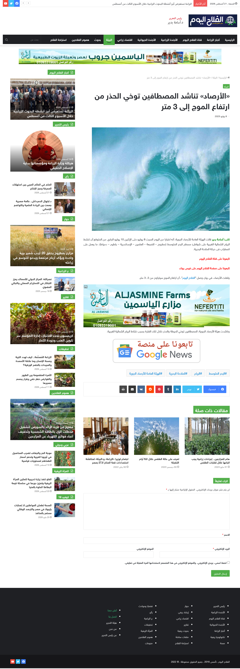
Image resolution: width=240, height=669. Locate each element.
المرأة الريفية (147, 630)
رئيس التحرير (219, 606)
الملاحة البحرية (177, 373)
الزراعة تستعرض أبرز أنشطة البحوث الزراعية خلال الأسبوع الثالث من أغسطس (43, 113)
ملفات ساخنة (182, 637)
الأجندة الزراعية (169, 39)
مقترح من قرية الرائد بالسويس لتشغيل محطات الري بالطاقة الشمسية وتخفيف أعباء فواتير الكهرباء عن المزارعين (45, 431)
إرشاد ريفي (183, 612)
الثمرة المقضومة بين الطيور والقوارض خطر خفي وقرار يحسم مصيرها (34, 378)
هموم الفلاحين (80, 39)
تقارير (186, 624)
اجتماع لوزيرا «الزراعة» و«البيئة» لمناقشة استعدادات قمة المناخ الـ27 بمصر (107, 460)
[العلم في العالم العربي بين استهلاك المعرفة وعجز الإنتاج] (64, 189)
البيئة (109, 39)
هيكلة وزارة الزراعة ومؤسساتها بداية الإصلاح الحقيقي (48, 165)
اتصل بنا (113, 616)
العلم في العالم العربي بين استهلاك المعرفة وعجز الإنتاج (32, 186)
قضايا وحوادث (146, 606)
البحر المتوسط (217, 373)
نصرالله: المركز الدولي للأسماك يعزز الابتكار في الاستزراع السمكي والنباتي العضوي (31, 282)
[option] (42, 99)
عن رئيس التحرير (109, 635)
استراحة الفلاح (58, 39)
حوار (187, 606)
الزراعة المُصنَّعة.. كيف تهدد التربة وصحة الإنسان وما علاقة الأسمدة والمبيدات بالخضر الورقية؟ (34, 360)
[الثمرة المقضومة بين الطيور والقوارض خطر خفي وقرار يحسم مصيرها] (64, 380)
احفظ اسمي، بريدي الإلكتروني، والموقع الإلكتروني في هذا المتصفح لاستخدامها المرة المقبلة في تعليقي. (175, 562)
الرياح (197, 373)
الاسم (226, 534)
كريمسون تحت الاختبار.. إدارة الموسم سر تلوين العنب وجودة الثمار (44, 337)
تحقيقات (148, 624)
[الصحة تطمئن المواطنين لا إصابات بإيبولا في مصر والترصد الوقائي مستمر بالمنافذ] (64, 510)
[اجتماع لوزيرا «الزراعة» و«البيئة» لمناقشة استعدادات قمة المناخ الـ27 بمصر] (105, 436)
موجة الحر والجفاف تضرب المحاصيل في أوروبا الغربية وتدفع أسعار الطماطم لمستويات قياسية (32, 456)
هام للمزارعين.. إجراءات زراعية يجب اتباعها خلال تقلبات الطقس (211, 460)
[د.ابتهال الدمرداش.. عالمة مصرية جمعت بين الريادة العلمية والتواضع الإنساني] (64, 206)
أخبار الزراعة (213, 39)
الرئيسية (230, 39)
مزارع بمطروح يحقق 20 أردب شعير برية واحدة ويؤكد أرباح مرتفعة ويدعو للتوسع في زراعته (43, 257)
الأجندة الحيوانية (147, 39)
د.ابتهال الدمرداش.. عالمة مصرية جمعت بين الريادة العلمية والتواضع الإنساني (33, 204)
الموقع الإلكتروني (145, 548)
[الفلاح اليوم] (200, 20)
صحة (222, 643)
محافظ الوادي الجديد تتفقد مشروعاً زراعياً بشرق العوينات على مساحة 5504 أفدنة (149, 3)
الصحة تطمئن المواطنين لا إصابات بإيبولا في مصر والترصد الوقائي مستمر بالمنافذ (33, 508)
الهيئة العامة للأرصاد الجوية (144, 373)
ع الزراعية (148, 618)
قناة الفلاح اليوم (192, 39)
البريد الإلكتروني (221, 548)
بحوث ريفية (183, 630)
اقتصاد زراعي (124, 39)
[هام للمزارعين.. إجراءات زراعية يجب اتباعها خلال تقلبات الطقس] (207, 436)
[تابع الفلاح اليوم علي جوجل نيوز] (156, 350)
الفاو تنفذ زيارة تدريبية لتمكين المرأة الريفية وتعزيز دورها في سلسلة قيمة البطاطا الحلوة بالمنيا (32, 482)
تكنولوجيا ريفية (218, 637)
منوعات (149, 643)
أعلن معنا (112, 610)
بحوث (97, 39)
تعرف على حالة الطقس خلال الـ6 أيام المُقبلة (159, 460)
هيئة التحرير (111, 622)
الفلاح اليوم (188, 277)
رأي (151, 612)
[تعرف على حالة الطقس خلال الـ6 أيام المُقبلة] (156, 436)
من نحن (113, 628)
